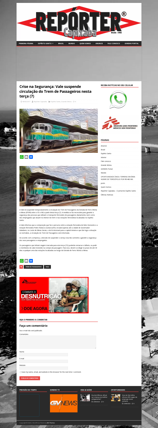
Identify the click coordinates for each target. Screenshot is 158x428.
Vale (47, 267)
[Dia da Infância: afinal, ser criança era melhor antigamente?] (85, 400)
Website (22, 365)
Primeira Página (26, 43)
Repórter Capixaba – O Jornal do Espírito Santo (118, 191)
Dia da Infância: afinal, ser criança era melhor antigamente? (99, 397)
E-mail (21, 358)
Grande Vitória (66, 102)
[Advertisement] (79, 64)
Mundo (71, 43)
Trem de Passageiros (33, 267)
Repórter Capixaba (40, 102)
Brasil (61, 43)
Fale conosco (114, 43)
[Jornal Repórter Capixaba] (79, 40)
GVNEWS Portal (132, 43)
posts (103, 183)
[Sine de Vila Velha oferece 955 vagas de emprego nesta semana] (115, 400)
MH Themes (51, 423)
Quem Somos (85, 43)
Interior (103, 157)
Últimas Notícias (107, 195)
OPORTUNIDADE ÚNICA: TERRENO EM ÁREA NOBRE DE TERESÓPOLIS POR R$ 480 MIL (118, 178)
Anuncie (99, 43)
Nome (21, 352)
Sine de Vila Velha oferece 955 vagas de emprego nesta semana (129, 398)
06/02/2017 (26, 102)
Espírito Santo (44, 43)
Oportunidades (118, 390)
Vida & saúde (86, 390)
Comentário (23, 334)
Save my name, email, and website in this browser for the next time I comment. (51, 372)
